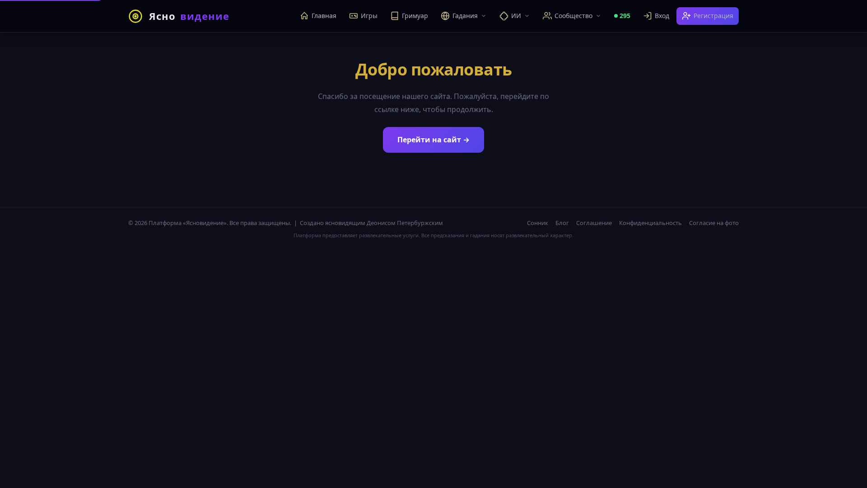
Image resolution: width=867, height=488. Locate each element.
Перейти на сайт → (433, 140)
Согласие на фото (714, 223)
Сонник (537, 223)
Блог (562, 223)
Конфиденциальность (650, 223)
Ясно (189, 16)
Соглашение (594, 223)
